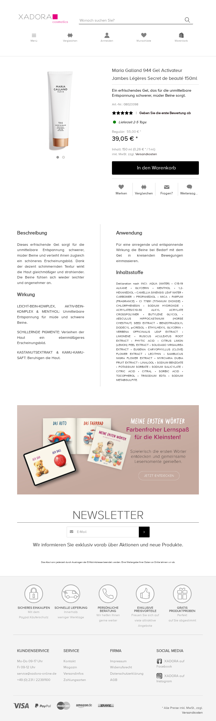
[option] (60, 109)
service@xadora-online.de (36, 673)
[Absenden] (144, 532)
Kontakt (69, 661)
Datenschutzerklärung (127, 673)
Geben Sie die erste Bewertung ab (165, 113)
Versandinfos (73, 673)
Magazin (70, 667)
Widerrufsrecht (121, 667)
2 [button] (63, 157)
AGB (113, 680)
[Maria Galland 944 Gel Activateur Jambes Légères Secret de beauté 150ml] (60, 109)
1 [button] (57, 157)
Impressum (118, 661)
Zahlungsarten (74, 680)
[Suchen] (187, 20)
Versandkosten (146, 154)
